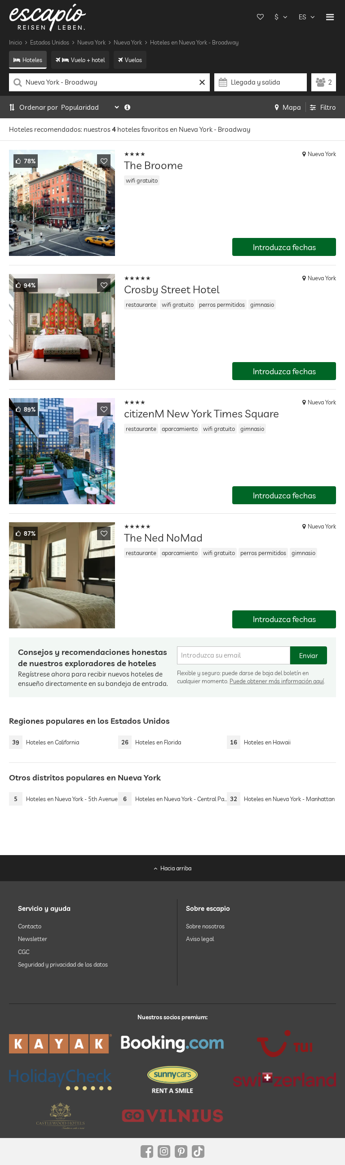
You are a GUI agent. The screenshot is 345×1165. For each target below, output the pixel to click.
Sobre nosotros (205, 926)
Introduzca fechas (284, 247)
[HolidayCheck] (60, 1079)
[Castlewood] (60, 1115)
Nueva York (91, 42)
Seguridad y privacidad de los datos (63, 964)
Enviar (308, 655)
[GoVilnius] (172, 1116)
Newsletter (32, 938)
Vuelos (133, 59)
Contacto (29, 926)
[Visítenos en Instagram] (164, 1151)
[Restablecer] (202, 82)
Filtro (328, 107)
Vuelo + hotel (88, 59)
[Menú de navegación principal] (330, 17)
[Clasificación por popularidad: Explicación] (127, 107)
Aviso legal (200, 938)
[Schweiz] (284, 1079)
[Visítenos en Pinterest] (181, 1151)
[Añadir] (104, 161)
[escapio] (47, 17)
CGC (23, 951)
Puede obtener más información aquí (277, 681)
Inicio (15, 42)
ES (302, 17)
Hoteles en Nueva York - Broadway (194, 42)
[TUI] (284, 1043)
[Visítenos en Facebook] (147, 1151)
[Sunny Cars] (172, 1079)
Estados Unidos (49, 42)
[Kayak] (60, 1043)
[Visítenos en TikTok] (198, 1151)
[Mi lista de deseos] (260, 17)
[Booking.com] (172, 1043)
